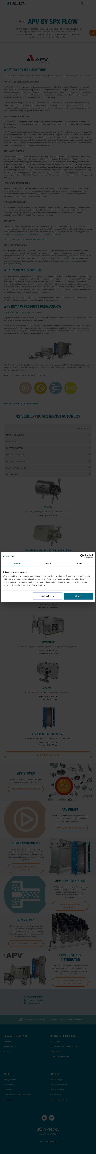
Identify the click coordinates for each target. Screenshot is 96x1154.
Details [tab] (48, 563)
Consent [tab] (16, 563)
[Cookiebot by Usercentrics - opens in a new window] (82, 556)
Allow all (78, 596)
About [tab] (79, 563)
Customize (46, 596)
